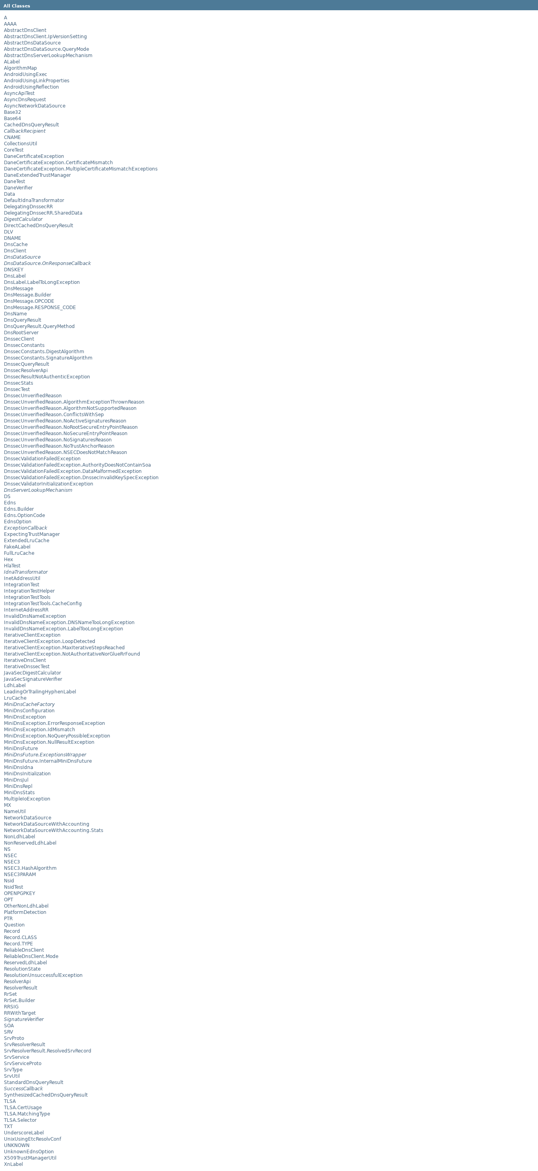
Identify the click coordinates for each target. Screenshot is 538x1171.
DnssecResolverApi (26, 370)
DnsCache (16, 244)
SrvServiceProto (22, 1063)
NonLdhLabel (19, 836)
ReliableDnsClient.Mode (31, 956)
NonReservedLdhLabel (30, 843)
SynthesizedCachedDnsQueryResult (46, 1095)
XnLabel (13, 1164)
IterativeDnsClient (25, 660)
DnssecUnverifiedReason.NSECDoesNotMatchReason (65, 452)
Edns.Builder (19, 509)
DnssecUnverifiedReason (33, 395)
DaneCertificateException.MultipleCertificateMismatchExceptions (81, 169)
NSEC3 (12, 862)
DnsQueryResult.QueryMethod (39, 326)
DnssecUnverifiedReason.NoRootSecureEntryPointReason (71, 427)
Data (9, 194)
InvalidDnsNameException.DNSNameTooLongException (69, 622)
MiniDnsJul (16, 780)
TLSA (10, 1101)
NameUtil (15, 811)
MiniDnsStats (19, 792)
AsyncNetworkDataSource (34, 106)
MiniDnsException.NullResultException (49, 742)
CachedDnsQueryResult (31, 125)
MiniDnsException (25, 717)
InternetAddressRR (26, 610)
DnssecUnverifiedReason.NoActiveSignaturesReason (65, 421)
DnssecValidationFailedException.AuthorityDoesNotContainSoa (77, 465)
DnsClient (15, 251)
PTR (8, 918)
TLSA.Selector (20, 1120)
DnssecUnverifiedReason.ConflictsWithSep (54, 414)
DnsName (15, 314)
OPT (8, 899)
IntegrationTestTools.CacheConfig (43, 603)
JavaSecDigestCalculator (32, 673)
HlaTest (12, 566)
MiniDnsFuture (21, 748)
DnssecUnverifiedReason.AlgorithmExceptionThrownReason (74, 402)
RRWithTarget (20, 1013)
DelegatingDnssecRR (28, 206)
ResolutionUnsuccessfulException (43, 975)
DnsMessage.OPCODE (29, 301)
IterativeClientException (32, 635)
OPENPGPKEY (19, 893)
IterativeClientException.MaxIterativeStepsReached (64, 647)
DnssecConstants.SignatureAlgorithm (48, 358)
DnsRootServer (21, 332)
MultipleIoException (27, 799)
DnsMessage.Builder (27, 295)
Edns (10, 503)
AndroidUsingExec (25, 74)
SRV (8, 1032)
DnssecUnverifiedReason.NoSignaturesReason (58, 440)
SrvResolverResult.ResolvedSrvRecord (47, 1051)
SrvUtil (12, 1076)
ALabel (12, 62)
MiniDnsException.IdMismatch (39, 729)
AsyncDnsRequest (25, 99)
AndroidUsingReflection (31, 87)
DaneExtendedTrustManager (37, 175)
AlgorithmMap (20, 68)
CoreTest (14, 150)
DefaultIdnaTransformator (34, 200)
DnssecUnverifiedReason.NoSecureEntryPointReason (66, 433)
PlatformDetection (25, 912)
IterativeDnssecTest (27, 666)
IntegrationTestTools (27, 597)
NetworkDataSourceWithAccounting (46, 824)
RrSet (10, 994)
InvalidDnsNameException (35, 616)
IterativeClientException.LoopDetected (49, 641)
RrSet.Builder (19, 1000)
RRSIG (11, 1007)
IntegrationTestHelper (29, 591)
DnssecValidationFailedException (42, 458)
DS (7, 496)
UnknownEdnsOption (29, 1151)
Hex (8, 559)
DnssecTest (17, 389)
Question (14, 925)
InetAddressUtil (22, 578)
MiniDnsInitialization (27, 773)
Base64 (12, 118)
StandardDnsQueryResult (33, 1082)
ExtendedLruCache (26, 540)
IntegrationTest (21, 584)
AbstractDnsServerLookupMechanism (48, 55)
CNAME (12, 137)
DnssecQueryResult (26, 364)
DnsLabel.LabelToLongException (42, 282)
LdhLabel (15, 685)
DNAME (12, 238)
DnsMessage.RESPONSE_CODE (40, 307)
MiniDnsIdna (18, 767)
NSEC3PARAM (20, 874)
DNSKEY (13, 269)
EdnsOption (18, 521)
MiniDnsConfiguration (29, 710)
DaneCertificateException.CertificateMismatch (58, 162)
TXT (8, 1126)
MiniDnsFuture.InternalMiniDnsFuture (48, 761)
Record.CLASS (20, 937)
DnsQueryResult (22, 320)
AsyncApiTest (19, 93)
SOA (9, 1025)
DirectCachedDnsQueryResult (38, 225)
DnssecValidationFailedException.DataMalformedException (73, 471)
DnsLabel (15, 276)
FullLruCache (19, 553)
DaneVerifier (18, 188)
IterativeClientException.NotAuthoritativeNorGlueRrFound (72, 654)
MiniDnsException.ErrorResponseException (54, 723)
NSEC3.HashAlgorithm (30, 868)
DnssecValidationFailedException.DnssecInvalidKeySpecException (81, 477)
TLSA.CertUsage (23, 1107)
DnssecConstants (24, 345)
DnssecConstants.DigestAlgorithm (44, 351)
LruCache (15, 698)
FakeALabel (17, 547)
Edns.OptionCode (24, 515)
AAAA (10, 24)
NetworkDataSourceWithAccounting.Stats (53, 830)
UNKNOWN (17, 1145)
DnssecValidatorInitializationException (48, 484)
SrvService (16, 1057)
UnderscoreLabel (24, 1133)
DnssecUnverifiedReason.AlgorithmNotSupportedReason (70, 408)
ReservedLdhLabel (25, 962)
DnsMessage (18, 288)
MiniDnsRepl (18, 786)
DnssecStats (18, 383)
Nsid (9, 881)
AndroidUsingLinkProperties (36, 80)
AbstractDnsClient (25, 30)
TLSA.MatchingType (27, 1114)
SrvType (13, 1070)
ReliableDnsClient (24, 950)
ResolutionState (22, 969)
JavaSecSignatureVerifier (33, 679)
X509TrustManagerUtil (30, 1158)
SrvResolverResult (24, 1044)
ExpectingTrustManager (32, 534)
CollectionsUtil (20, 143)
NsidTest (13, 887)
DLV (8, 232)
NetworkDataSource (27, 818)
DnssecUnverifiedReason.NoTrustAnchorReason (59, 446)
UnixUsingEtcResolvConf (32, 1139)
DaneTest (14, 181)
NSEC (10, 855)
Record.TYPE (18, 944)
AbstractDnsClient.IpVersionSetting (45, 36)
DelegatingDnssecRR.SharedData (43, 213)
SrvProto (14, 1038)
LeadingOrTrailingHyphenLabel (40, 692)
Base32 (12, 112)
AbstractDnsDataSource (32, 43)
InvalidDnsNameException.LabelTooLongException (63, 629)
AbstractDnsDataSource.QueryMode (46, 49)
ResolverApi (17, 981)
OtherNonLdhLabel (26, 906)
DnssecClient (19, 339)
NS (7, 849)
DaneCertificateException (34, 156)
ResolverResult (20, 988)
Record (12, 931)
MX (7, 805)
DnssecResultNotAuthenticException (47, 377)
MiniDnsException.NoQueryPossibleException (57, 736)
